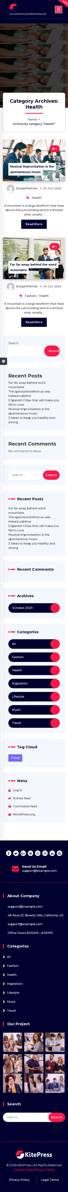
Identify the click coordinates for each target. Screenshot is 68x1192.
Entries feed (22, 798)
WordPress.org (24, 814)
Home (32, 119)
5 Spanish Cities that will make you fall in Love (33, 402)
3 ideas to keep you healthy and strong (31, 420)
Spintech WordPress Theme (34, 1169)
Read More (34, 224)
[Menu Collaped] (58, 9)
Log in (17, 790)
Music (16, 710)
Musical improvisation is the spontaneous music (32, 169)
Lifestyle (18, 696)
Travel (16, 723)
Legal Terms (50, 1180)
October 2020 (22, 608)
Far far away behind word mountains (27, 385)
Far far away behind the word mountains (33, 267)
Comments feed (25, 806)
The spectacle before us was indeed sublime (29, 394)
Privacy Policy (19, 1180)
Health (37, 198)
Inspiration (20, 683)
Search (13, 343)
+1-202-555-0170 (39, 870)
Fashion (30, 296)
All (14, 644)
